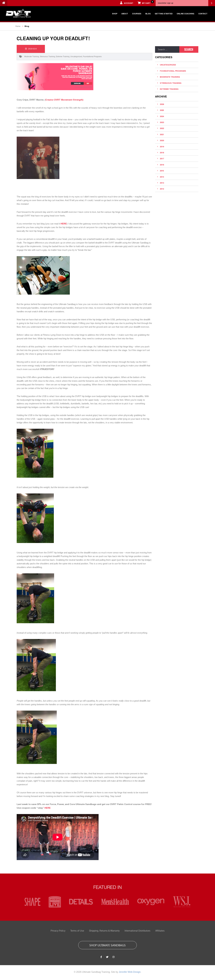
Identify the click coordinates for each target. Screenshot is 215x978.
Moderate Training (31, 57)
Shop (114, 14)
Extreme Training (62, 57)
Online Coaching (185, 14)
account (128, 3)
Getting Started (164, 14)
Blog (148, 14)
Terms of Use (77, 930)
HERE (47, 807)
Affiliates (160, 930)
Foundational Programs (92, 57)
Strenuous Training (47, 57)
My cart (147, 2)
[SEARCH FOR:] (167, 49)
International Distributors (137, 930)
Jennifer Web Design (130, 972)
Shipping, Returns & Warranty (104, 930)
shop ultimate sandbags (107, 945)
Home (17, 26)
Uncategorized (76, 57)
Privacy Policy (58, 930)
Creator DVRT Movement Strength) (64, 99)
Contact (202, 14)
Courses (136, 14)
